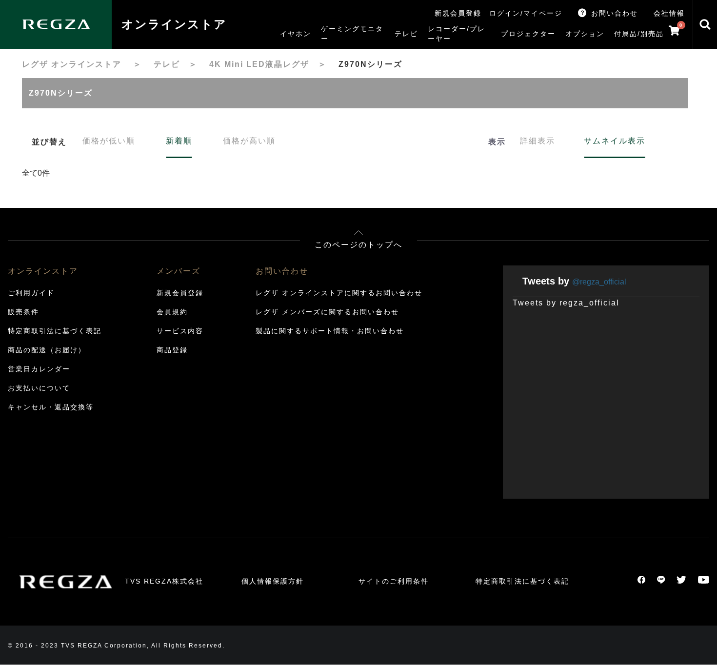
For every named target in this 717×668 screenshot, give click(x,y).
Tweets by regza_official (566, 303)
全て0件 (36, 173)
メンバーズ (178, 271)
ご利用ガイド (31, 293)
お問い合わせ (614, 13)
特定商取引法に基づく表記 (54, 331)
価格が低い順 (108, 141)
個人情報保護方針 (272, 581)
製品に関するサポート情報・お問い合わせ (330, 331)
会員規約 (172, 312)
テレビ (167, 64)
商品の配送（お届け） (47, 350)
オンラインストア (174, 24)
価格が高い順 (249, 141)
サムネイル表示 (614, 141)
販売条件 (23, 312)
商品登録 (172, 350)
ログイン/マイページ (525, 13)
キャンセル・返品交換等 (51, 407)
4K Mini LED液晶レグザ (259, 64)
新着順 (179, 141)
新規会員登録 (458, 13)
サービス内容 (180, 331)
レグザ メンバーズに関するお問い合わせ (327, 312)
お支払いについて (39, 388)
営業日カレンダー (39, 369)
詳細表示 (537, 141)
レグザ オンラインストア (71, 64)
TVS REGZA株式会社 (164, 581)
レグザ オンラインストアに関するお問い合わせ (339, 293)
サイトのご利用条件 (393, 581)
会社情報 (669, 13)
